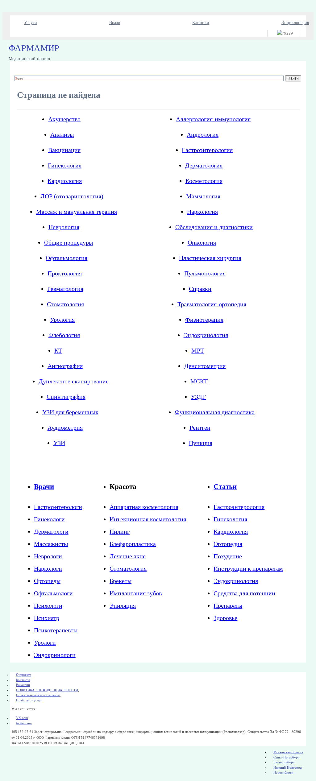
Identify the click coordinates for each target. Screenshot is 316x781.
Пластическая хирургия (210, 257)
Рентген (199, 427)
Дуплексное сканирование (74, 381)
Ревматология (65, 288)
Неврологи (48, 556)
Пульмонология (205, 273)
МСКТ (199, 381)
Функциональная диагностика (215, 412)
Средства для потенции (244, 593)
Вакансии (23, 685)
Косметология (203, 180)
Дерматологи (51, 531)
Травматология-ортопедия (211, 304)
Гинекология (64, 165)
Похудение (228, 556)
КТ (58, 350)
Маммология (203, 196)
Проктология (65, 273)
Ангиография (65, 365)
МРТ (197, 350)
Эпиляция (123, 605)
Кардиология (65, 180)
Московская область (288, 752)
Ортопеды (47, 580)
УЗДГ (198, 396)
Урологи (45, 642)
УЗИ (59, 443)
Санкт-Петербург (286, 757)
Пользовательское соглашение (38, 695)
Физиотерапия (204, 319)
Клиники (200, 22)
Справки (200, 288)
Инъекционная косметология (148, 519)
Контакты (23, 680)
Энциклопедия (295, 22)
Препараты (228, 605)
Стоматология (65, 304)
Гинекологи (49, 519)
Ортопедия (228, 543)
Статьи (225, 486)
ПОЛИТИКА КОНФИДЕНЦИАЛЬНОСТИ (47, 690)
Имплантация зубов (136, 593)
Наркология (202, 211)
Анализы (62, 134)
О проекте (23, 674)
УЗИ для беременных (70, 412)
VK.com (22, 718)
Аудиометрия (65, 427)
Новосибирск (283, 772)
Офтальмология (66, 257)
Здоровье (225, 617)
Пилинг (120, 531)
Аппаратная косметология (144, 506)
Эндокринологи (55, 654)
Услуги (30, 22)
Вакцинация (64, 150)
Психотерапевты (55, 630)
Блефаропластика (133, 543)
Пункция (200, 443)
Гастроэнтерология (207, 150)
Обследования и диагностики (214, 227)
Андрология (202, 134)
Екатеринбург (283, 762)
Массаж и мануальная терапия (76, 211)
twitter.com (24, 723)
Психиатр (46, 617)
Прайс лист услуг (29, 700)
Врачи (114, 22)
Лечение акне (128, 556)
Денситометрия (205, 365)
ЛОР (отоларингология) (71, 196)
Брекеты (120, 580)
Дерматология (203, 165)
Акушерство (64, 119)
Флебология (64, 335)
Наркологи (48, 568)
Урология (62, 319)
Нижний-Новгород (287, 767)
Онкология (202, 242)
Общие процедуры (68, 242)
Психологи (48, 605)
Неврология (63, 227)
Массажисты (51, 543)
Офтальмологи (53, 593)
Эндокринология (206, 335)
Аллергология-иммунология (213, 119)
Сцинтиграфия (66, 396)
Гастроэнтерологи (58, 506)
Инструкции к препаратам (248, 568)
